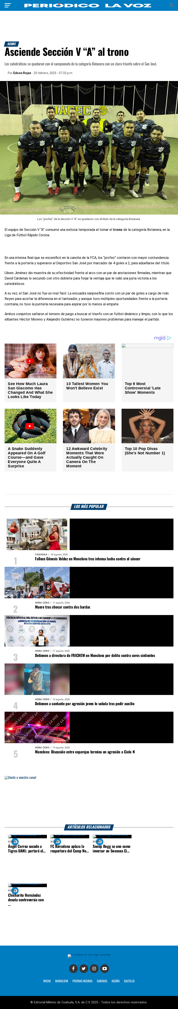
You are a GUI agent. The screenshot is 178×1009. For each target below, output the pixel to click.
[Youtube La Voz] (104, 968)
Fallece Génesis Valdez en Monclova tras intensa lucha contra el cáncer (87, 559)
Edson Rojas (22, 73)
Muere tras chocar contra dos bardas (62, 607)
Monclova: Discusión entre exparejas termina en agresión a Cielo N (85, 752)
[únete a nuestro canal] (89, 800)
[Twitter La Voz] (83, 968)
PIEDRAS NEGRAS (82, 981)
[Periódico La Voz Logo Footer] (89, 954)
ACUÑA (116, 981)
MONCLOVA (61, 981)
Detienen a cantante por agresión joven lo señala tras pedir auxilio (84, 704)
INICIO (47, 981)
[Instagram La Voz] (94, 968)
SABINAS (102, 981)
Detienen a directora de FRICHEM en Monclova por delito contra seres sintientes (95, 655)
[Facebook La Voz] (73, 968)
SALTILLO (129, 981)
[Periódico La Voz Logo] (89, 7)
